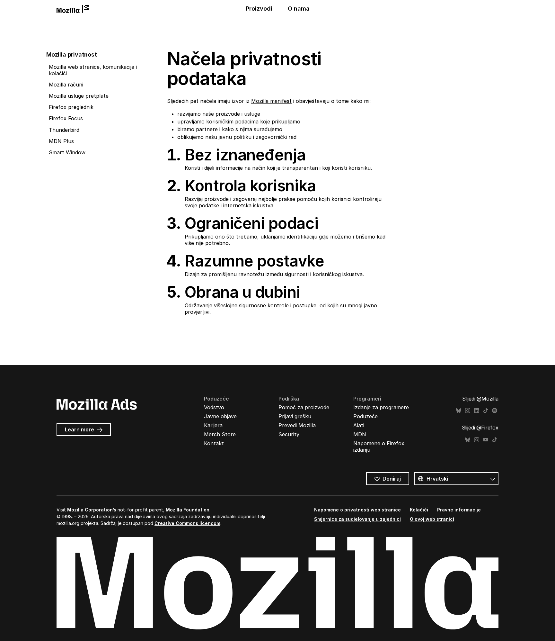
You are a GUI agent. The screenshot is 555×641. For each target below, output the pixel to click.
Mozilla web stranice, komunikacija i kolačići (93, 70)
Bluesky (459, 411)
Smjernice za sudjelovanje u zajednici (357, 519)
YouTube (485, 440)
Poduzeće (365, 416)
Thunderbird (64, 130)
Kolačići (419, 509)
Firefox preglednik (71, 107)
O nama (299, 8)
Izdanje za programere (381, 407)
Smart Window (67, 152)
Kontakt (214, 443)
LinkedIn (476, 411)
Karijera (213, 425)
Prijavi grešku (294, 416)
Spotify (494, 411)
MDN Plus (61, 141)
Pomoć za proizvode (303, 407)
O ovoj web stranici (432, 519)
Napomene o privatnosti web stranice (357, 509)
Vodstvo (214, 407)
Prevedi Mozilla (297, 425)
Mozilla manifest (271, 101)
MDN (359, 434)
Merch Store (220, 434)
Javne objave (220, 416)
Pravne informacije (459, 509)
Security (288, 434)
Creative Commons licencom (187, 523)
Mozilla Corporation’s (91, 509)
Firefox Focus (66, 118)
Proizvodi (259, 8)
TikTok (485, 411)
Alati (358, 425)
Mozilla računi (66, 84)
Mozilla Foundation (187, 509)
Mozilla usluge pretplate (79, 96)
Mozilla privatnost (71, 54)
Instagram (467, 411)
